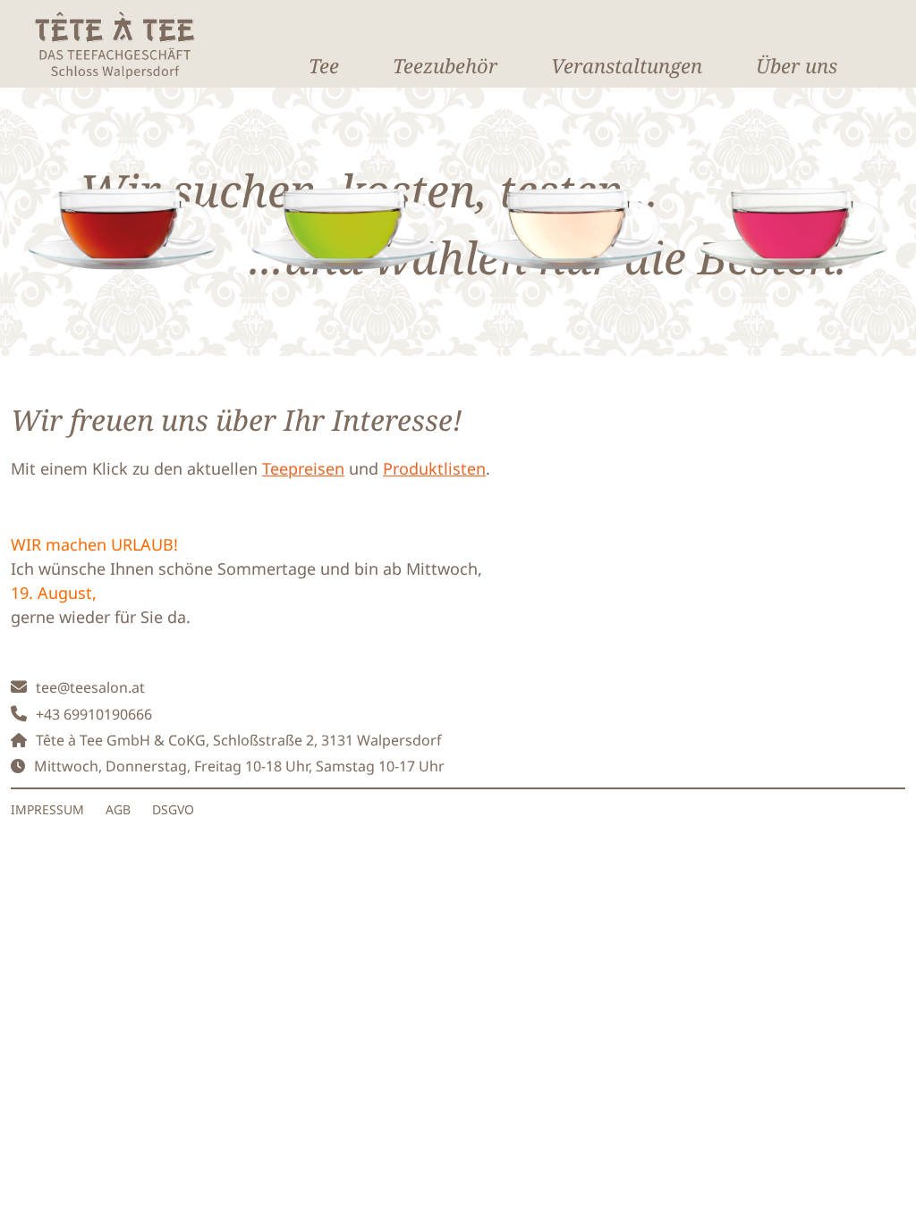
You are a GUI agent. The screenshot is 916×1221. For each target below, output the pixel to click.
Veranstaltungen (626, 65)
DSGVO (173, 809)
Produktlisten (434, 468)
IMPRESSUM (47, 809)
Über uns (796, 65)
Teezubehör (445, 65)
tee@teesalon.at (90, 687)
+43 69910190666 (94, 714)
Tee (324, 65)
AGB (118, 809)
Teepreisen (303, 468)
